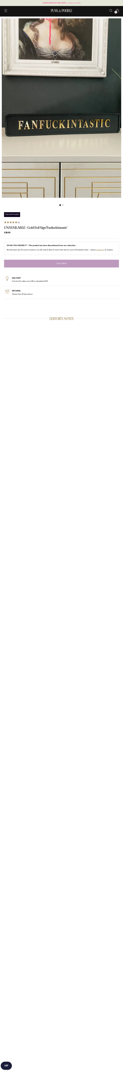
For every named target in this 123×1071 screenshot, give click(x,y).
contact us (100, 250)
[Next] (93, 3)
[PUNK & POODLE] (62, 10)
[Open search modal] (111, 11)
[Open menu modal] (6, 11)
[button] (61, 223)
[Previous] (29, 3)
